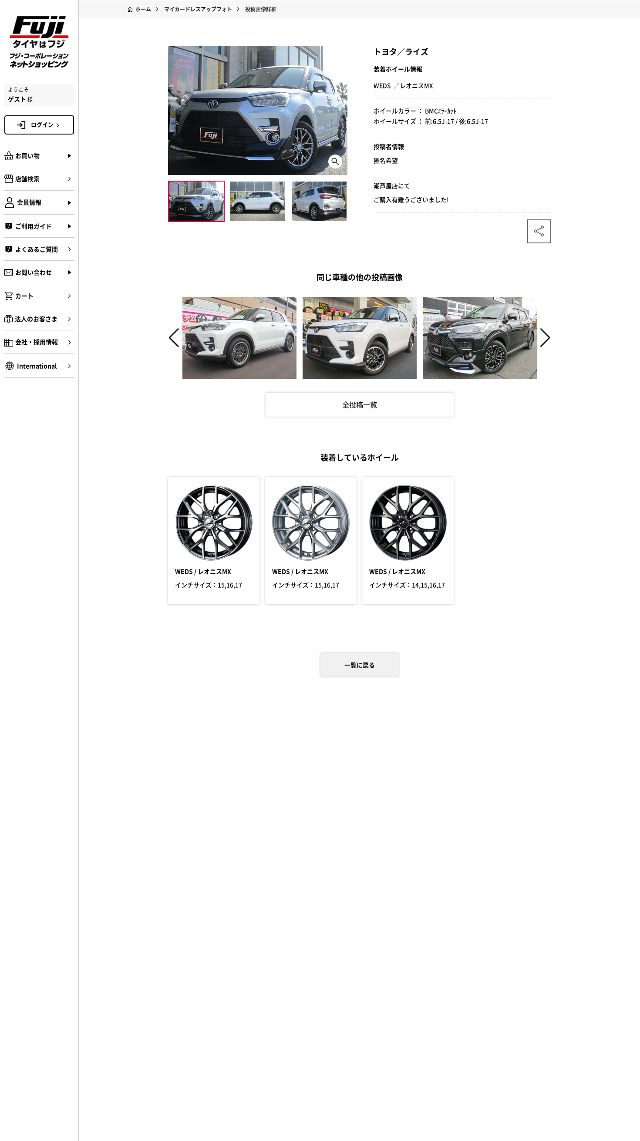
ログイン (42, 124)
